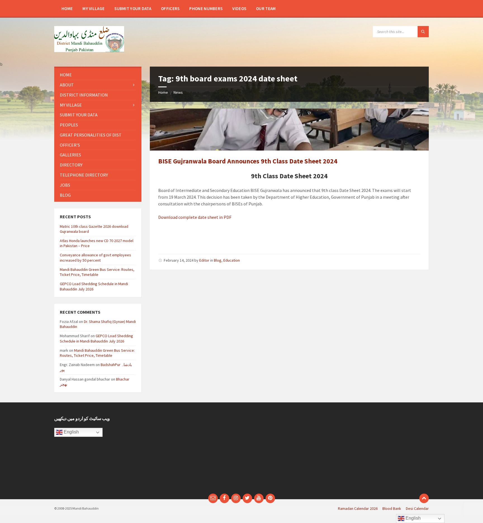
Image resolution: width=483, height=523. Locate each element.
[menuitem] (67, 8)
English (71, 432)
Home (163, 92)
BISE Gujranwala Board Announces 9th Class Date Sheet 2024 (247, 161)
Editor (204, 260)
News (178, 92)
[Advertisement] (193, 451)
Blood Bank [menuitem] (391, 508)
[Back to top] (424, 498)
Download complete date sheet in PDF (194, 217)
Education (231, 260)
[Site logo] (89, 50)
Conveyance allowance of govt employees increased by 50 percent (95, 257)
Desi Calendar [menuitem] (417, 508)
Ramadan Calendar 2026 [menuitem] (358, 508)
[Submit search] (423, 31)
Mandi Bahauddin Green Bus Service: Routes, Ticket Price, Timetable (97, 272)
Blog (217, 260)
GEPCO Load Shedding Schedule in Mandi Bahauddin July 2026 (96, 338)
